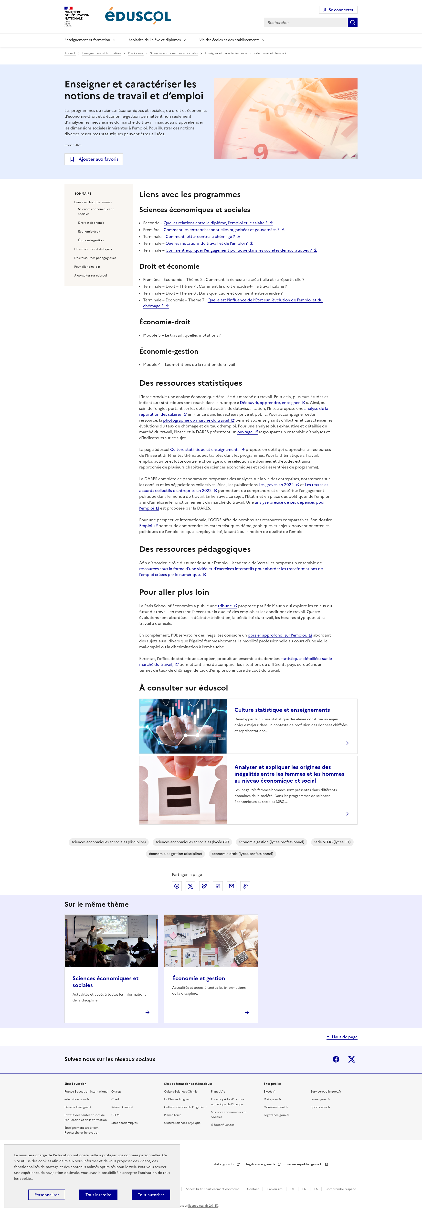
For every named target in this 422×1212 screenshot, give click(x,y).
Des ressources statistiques (93, 249)
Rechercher (353, 22)
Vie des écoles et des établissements (229, 40)
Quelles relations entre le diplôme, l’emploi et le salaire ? (215, 223)
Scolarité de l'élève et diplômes (155, 40)
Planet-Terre (172, 1115)
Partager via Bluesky (204, 886)
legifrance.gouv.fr (261, 1164)
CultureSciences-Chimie (181, 1091)
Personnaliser (46, 1195)
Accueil (70, 53)
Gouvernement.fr (276, 1107)
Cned (115, 1099)
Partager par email (231, 886)
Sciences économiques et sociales (174, 53)
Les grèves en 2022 (276, 485)
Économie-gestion (91, 240)
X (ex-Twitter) (352, 1059)
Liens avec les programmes (93, 202)
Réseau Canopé (122, 1107)
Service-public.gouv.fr (326, 1091)
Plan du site (275, 1189)
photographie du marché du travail (196, 420)
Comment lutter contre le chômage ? (200, 236)
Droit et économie (91, 223)
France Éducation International (86, 1091)
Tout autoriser (151, 1195)
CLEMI (115, 1115)
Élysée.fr (270, 1091)
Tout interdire (98, 1195)
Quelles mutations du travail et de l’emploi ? (207, 243)
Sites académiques (124, 1123)
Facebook (336, 1059)
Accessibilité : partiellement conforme (213, 1189)
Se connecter (341, 10)
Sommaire (83, 193)
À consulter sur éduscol (90, 275)
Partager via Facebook (177, 886)
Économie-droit (89, 231)
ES (316, 1189)
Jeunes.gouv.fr (320, 1099)
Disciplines (136, 53)
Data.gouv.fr (272, 1099)
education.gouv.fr (76, 1099)
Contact (253, 1189)
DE (292, 1189)
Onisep (116, 1091)
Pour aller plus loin (87, 267)
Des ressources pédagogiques (95, 258)
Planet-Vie (218, 1091)
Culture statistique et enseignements (204, 449)
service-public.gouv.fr (305, 1164)
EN (304, 1189)
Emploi (145, 526)
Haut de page (345, 1037)
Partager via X (190, 886)
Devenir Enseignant (77, 1107)
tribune (225, 606)
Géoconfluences (222, 1125)
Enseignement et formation (87, 40)
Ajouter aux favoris (98, 159)
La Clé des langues (177, 1099)
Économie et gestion (198, 978)
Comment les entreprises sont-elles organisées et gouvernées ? (221, 230)
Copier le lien (245, 886)
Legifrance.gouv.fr (276, 1115)
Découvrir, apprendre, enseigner (270, 402)
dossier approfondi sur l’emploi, (277, 635)
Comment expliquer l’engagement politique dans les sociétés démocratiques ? (239, 250)
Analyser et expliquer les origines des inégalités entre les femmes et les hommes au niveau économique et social (289, 774)
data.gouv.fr (224, 1164)
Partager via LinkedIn (218, 886)
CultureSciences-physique (182, 1123)
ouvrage (245, 432)
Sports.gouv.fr (320, 1107)
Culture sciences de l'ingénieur (185, 1107)
